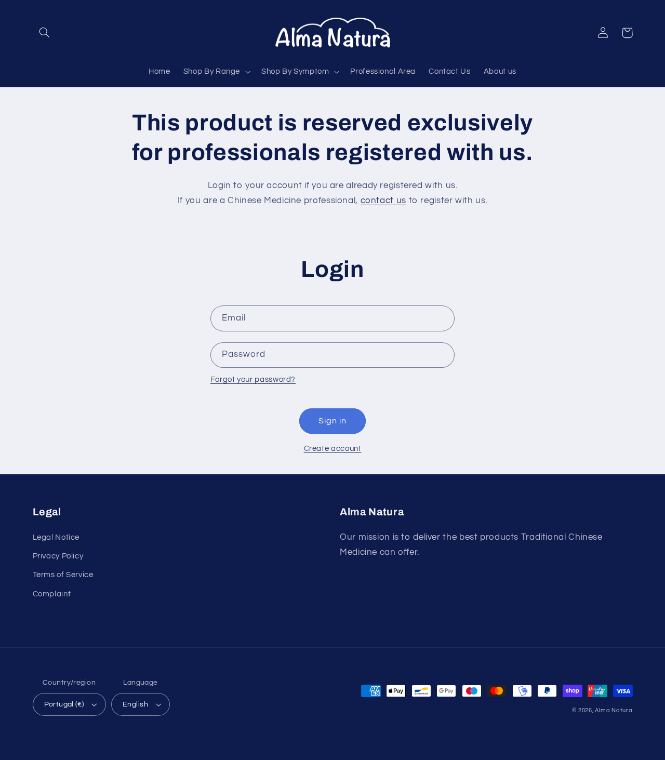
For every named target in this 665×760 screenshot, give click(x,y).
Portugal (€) (64, 704)
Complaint (52, 594)
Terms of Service (63, 575)
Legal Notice (56, 537)
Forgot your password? (253, 379)
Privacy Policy (58, 556)
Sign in (332, 421)
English (135, 704)
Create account (333, 448)
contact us (383, 200)
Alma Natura (613, 710)
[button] (45, 33)
